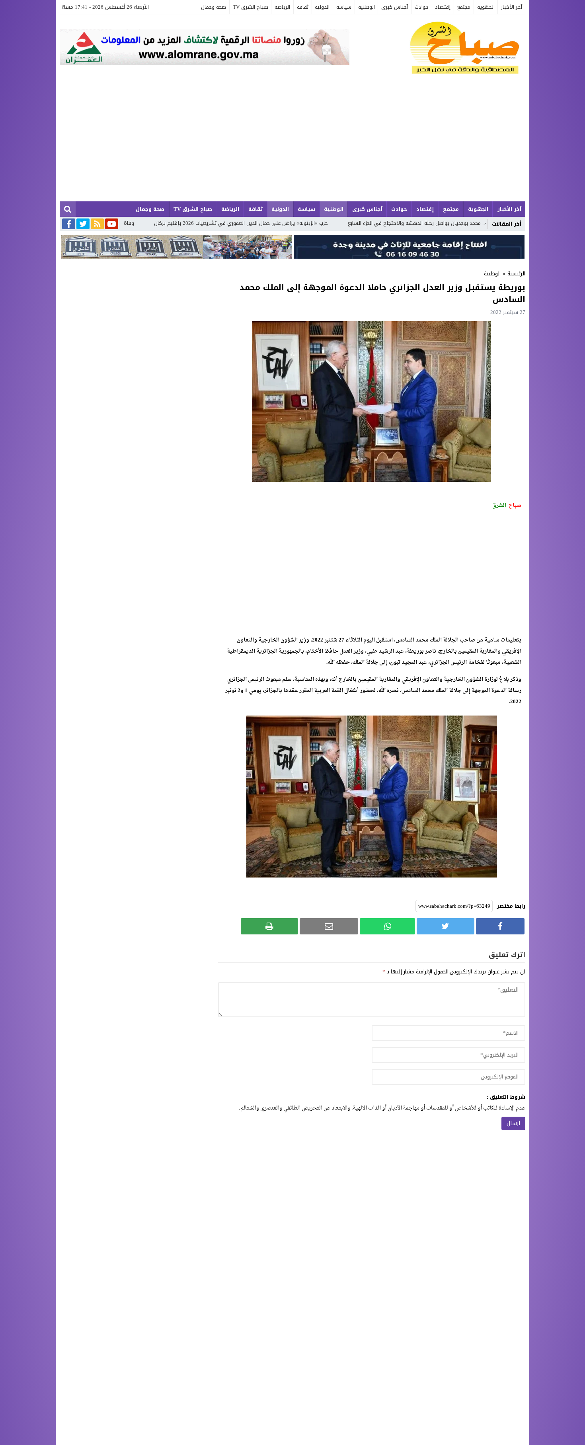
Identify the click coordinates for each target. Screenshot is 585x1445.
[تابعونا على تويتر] (83, 224)
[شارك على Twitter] (445, 926)
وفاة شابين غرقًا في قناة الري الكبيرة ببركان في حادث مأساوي (138, 223)
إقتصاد (442, 7)
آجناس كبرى (394, 7)
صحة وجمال (213, 7)
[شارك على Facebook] (500, 926)
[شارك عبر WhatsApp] (387, 926)
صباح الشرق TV (250, 7)
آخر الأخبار (511, 7)
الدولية (322, 7)
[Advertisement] (292, 141)
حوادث (422, 7)
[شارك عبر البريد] (329, 926)
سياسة (343, 7)
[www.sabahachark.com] (437, 48)
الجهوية (486, 7)
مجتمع (463, 7)
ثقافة (302, 7)
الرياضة (282, 7)
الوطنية (366, 7)
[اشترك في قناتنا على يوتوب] (111, 224)
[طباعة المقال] (269, 926)
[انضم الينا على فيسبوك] (68, 224)
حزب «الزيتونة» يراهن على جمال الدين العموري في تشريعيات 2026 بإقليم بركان (315, 223)
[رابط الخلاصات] (97, 224)
